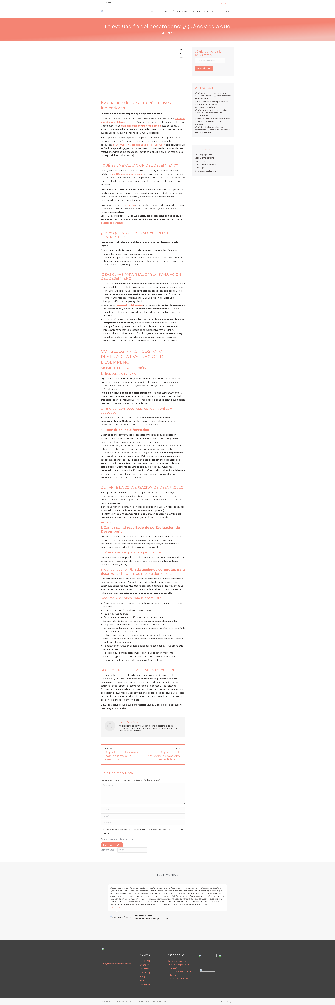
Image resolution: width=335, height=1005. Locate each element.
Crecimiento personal (204, 158)
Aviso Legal (106, 1001)
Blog (142, 976)
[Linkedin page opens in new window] (220, 2)
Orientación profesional (205, 171)
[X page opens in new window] (232, 2)
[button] (104, 902)
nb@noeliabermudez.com (117, 964)
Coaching (145, 972)
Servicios (144, 968)
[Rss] (115, 971)
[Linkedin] (104, 971)
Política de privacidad (120, 1001)
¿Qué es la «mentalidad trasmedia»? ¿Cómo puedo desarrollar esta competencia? (211, 113)
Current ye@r (109, 850)
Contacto (145, 984)
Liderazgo (199, 167)
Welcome (145, 961)
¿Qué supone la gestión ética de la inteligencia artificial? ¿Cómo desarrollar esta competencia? (213, 96)
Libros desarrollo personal (206, 164)
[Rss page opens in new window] (228, 2)
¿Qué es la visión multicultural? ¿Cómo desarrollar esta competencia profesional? (212, 121)
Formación (200, 161)
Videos (143, 980)
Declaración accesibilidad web (156, 1001)
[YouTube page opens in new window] (224, 2)
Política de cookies (136, 1001)
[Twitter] (121, 971)
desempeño (128, 205)
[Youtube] (110, 971)
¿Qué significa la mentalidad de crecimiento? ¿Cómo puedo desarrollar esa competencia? (212, 130)
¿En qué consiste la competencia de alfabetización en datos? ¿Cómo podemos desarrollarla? (211, 104)
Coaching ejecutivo (204, 154)
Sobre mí (145, 965)
